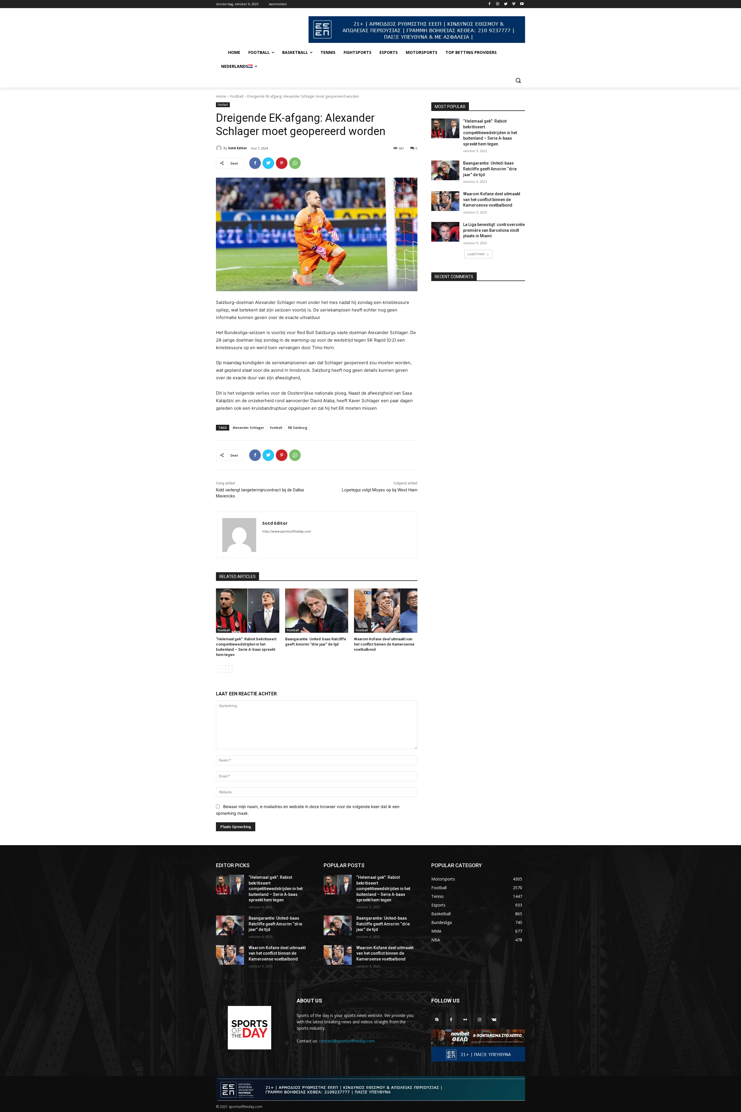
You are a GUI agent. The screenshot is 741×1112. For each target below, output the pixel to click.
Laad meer (476, 253)
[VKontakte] (494, 1019)
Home (221, 96)
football (276, 427)
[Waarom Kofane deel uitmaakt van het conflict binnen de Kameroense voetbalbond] (385, 610)
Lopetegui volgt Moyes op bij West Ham (379, 490)
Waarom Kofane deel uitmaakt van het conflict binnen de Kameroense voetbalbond (384, 644)
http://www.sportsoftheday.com (286, 531)
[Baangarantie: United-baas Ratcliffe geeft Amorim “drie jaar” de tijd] (317, 610)
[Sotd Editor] (219, 148)
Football (236, 96)
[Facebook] (489, 4)
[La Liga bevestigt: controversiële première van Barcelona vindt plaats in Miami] (445, 232)
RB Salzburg (297, 427)
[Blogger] (437, 1019)
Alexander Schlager (248, 427)
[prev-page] (219, 669)
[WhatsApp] (295, 163)
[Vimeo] (513, 4)
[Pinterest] (281, 163)
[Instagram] (497, 4)
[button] (518, 80)
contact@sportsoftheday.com (347, 1041)
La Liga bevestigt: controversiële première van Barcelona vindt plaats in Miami (494, 230)
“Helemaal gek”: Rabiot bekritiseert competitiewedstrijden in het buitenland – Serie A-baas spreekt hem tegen (490, 132)
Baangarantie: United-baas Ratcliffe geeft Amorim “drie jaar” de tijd (490, 169)
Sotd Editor (237, 148)
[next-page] (228, 669)
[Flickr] (465, 1019)
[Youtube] (521, 4)
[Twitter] (505, 4)
